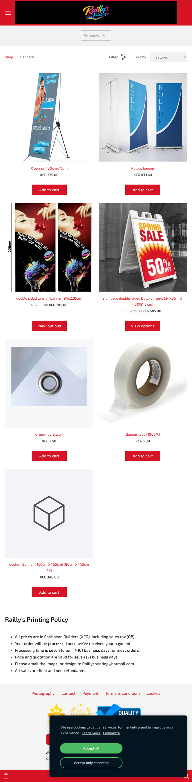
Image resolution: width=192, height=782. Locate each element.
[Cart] (6, 776)
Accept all (91, 748)
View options (49, 325)
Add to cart (49, 189)
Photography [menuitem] (43, 693)
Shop (9, 57)
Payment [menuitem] (90, 693)
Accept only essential (91, 762)
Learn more (91, 733)
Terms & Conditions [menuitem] (123, 693)
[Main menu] (8, 13)
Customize (111, 733)
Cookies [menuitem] (153, 693)
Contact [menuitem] (69, 693)
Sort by (140, 57)
